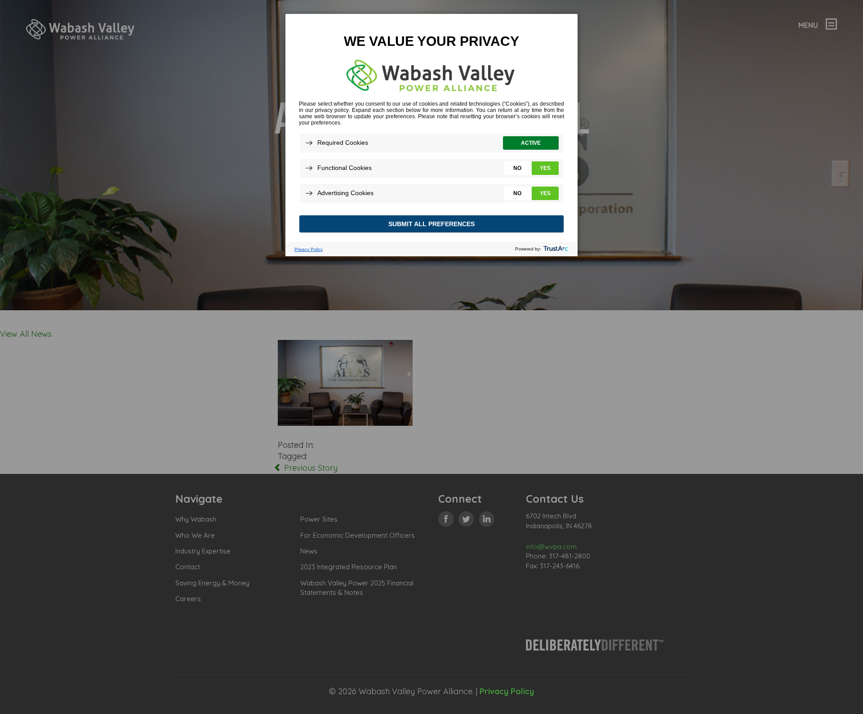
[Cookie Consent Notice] (431, 135)
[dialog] (431, 134)
